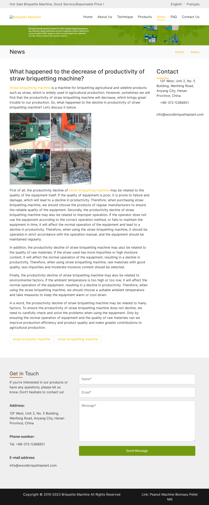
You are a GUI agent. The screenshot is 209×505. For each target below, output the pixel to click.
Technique (125, 17)
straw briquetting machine (89, 190)
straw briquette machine (31, 339)
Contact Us (190, 17)
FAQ (174, 17)
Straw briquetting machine (30, 88)
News (161, 17)
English (176, 4)
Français (193, 4)
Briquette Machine (76, 494)
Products (145, 17)
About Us (105, 17)
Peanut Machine (162, 494)
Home (87, 17)
